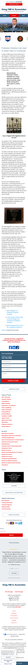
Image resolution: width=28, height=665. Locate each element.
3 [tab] (14, 569)
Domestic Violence (6, 399)
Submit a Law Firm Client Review (14, 577)
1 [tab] (10, 569)
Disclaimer (14, 613)
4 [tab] (16, 569)
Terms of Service (14, 618)
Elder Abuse (5, 422)
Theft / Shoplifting (6, 407)
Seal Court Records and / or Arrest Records (13, 439)
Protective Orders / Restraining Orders (11, 446)
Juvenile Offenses (6, 414)
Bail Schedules (5, 500)
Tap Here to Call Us (14, 4)
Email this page (19, 591)
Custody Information (7, 502)
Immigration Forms (7, 448)
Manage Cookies (15, 636)
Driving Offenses (6, 412)
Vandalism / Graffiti (7, 416)
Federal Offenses (6, 426)
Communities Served (14, 389)
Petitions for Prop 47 (7, 454)
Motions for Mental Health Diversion (11, 462)
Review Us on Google (14, 514)
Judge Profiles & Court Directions (14, 492)
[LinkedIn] (14, 347)
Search (11, 535)
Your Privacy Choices (12, 634)
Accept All (8, 657)
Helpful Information (8, 498)
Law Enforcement (6, 509)
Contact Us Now (13, 381)
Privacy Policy (14, 615)
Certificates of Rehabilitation (9, 458)
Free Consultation (7, 353)
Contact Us (14, 622)
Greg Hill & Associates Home (14, 10)
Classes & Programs (7, 504)
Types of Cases (6, 395)
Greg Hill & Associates (18, 657)
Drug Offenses (5, 401)
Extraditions (5, 465)
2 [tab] (12, 569)
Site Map (14, 620)
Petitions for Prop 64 (7, 456)
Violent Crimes (5, 418)
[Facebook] (10, 347)
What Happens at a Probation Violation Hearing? (12, 312)
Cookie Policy (21, 634)
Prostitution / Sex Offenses (9, 405)
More (23, 15)
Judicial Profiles (6, 507)
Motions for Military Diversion (9, 460)
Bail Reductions (6, 444)
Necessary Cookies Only (8, 661)
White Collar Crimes (7, 420)
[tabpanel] (14, 556)
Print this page (9, 591)
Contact (14, 15)
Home (4, 15)
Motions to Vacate (6, 450)
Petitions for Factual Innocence (10, 442)
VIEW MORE (14, 485)
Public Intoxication (6, 409)
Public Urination (6, 403)
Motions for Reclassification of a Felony (12, 452)
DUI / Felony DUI (6, 397)
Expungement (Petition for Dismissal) (11, 435)
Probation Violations (7, 424)
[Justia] (17, 347)
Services (4, 431)
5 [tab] (18, 569)
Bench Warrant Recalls (7, 433)
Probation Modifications (8, 437)
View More (14, 573)
